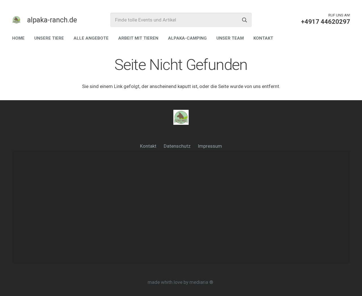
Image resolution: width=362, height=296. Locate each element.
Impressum (210, 146)
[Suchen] (244, 20)
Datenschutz (177, 146)
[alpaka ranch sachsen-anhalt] (16, 20)
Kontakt (148, 146)
